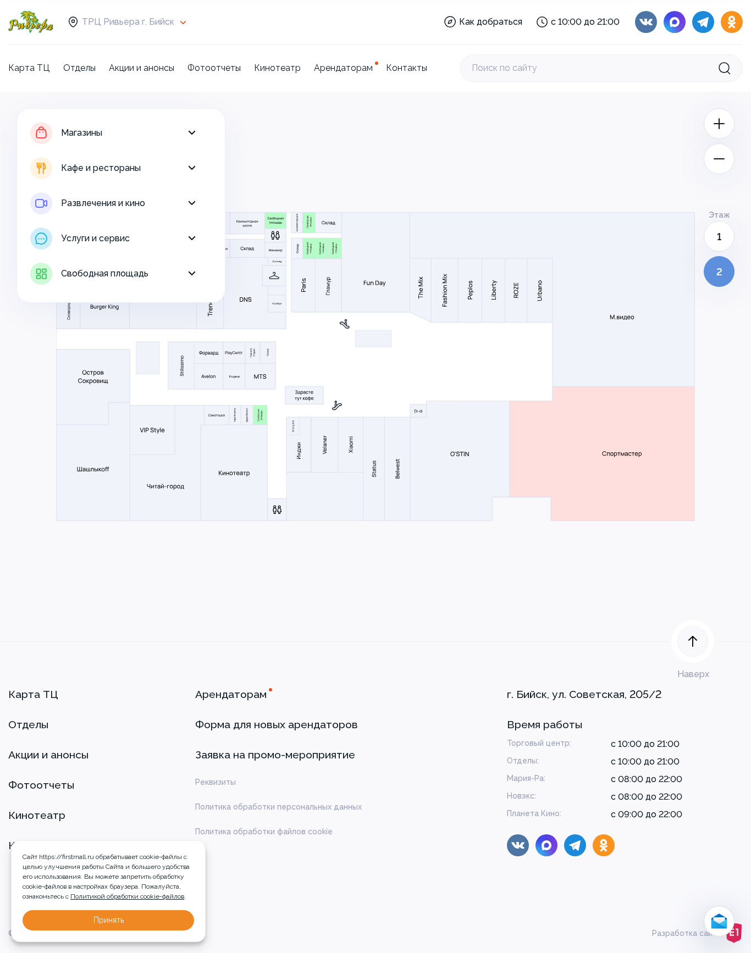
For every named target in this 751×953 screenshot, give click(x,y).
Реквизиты (215, 782)
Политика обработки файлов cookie (264, 831)
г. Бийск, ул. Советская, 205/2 (584, 694)
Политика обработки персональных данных (278, 806)
